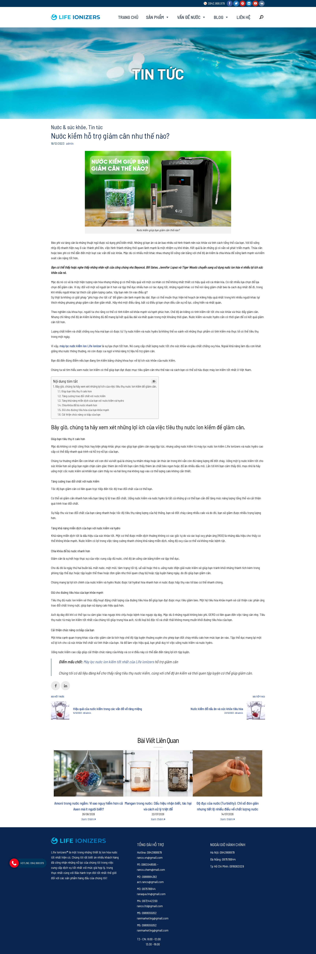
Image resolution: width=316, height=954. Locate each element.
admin (70, 143)
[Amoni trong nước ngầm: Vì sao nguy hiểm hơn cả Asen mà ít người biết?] (88, 773)
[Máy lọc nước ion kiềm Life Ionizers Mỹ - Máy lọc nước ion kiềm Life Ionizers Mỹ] (75, 17)
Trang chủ (128, 17)
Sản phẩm (155, 17)
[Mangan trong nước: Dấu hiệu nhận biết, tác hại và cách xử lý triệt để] (158, 773)
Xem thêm (88, 819)
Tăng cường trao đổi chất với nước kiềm (84, 396)
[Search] (261, 17)
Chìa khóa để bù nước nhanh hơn (79, 405)
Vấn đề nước (188, 17)
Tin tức (95, 127)
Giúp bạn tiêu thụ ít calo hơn (76, 391)
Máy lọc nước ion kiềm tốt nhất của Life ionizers (118, 661)
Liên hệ (243, 17)
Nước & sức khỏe (68, 127)
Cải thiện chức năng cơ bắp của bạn (81, 414)
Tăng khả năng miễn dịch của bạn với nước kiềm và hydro (93, 400)
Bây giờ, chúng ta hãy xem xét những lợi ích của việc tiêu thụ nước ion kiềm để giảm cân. (106, 386)
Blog (218, 17)
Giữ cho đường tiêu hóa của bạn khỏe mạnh (85, 410)
